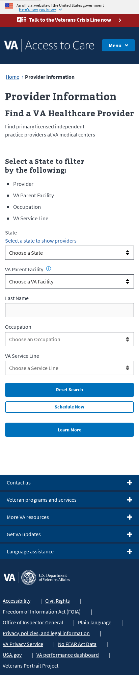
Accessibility (16, 600)
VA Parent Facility (24, 269)
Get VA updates (24, 534)
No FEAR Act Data (77, 644)
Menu (115, 45)
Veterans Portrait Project (30, 665)
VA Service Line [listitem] (30, 218)
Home (12, 76)
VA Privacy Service (23, 644)
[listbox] (69, 253)
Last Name (17, 298)
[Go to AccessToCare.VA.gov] (36, 576)
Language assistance (30, 551)
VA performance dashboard (67, 654)
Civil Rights (57, 600)
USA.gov (12, 654)
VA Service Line (22, 355)
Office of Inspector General (33, 622)
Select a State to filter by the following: (44, 165)
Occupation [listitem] (27, 206)
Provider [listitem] (23, 184)
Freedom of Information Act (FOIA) (42, 611)
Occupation (18, 326)
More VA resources (28, 517)
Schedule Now (69, 407)
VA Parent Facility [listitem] (33, 195)
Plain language (94, 622)
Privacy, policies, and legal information (46, 633)
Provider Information (60, 96)
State (11, 232)
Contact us (19, 482)
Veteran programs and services (42, 499)
